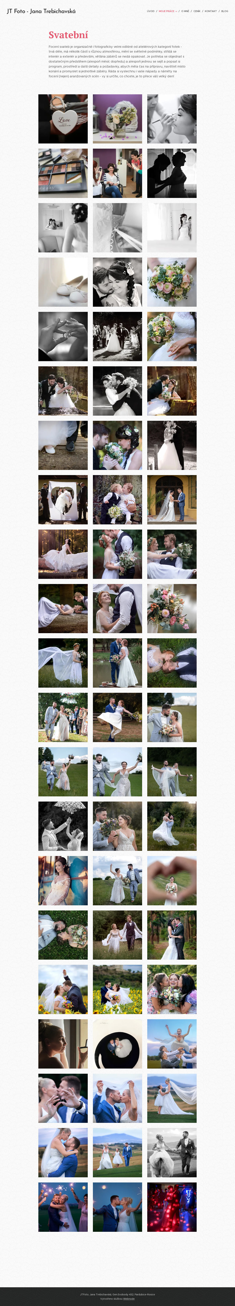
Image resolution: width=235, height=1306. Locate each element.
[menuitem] (151, 11)
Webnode (129, 1298)
